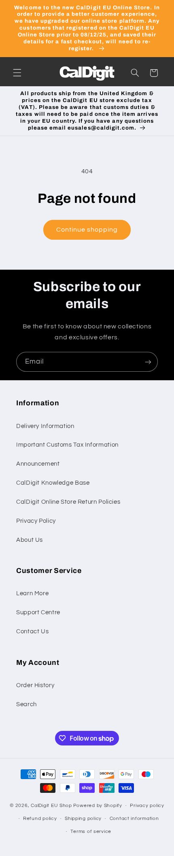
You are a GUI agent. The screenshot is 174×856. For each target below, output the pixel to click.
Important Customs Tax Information (67, 445)
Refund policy (40, 818)
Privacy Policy (36, 521)
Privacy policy (147, 805)
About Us (29, 540)
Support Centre (38, 612)
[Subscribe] (148, 362)
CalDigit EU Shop (51, 805)
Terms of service (90, 831)
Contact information (134, 818)
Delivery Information (45, 426)
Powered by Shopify (97, 805)
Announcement (38, 464)
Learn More (32, 593)
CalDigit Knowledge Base (53, 483)
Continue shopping (87, 229)
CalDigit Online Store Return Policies (68, 502)
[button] (17, 73)
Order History (35, 685)
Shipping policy (83, 818)
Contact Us (32, 631)
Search (26, 704)
